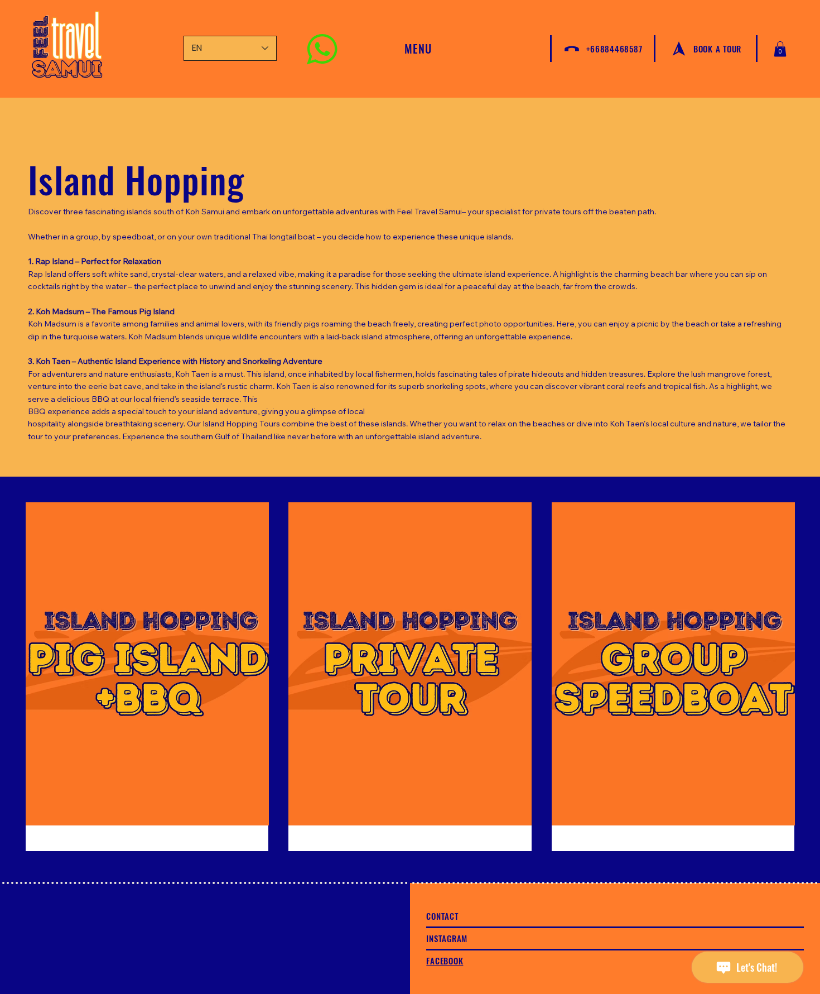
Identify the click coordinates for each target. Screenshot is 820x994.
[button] (780, 48)
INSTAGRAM (446, 938)
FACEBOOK (444, 960)
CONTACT (442, 916)
